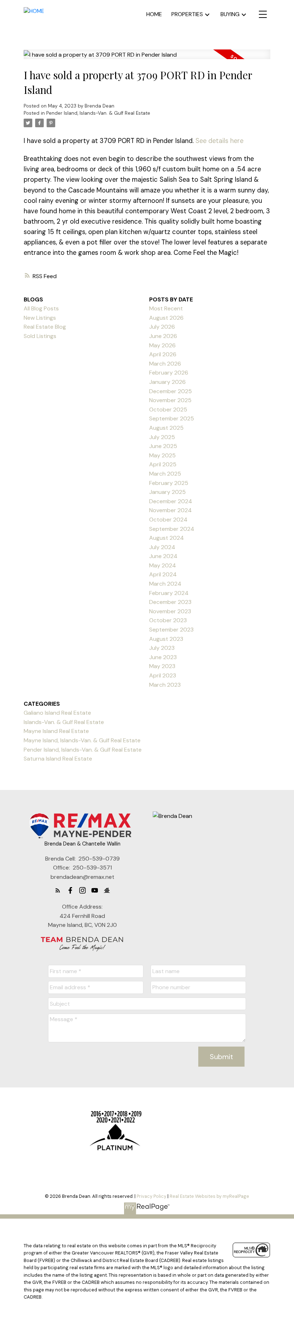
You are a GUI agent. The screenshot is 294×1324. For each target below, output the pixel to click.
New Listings (40, 318)
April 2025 (162, 464)
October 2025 (168, 409)
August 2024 (166, 538)
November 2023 (170, 611)
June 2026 (163, 336)
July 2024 (162, 547)
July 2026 (162, 326)
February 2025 (168, 483)
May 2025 (162, 455)
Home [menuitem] (154, 14)
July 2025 (162, 437)
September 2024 (171, 529)
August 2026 (166, 318)
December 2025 (170, 391)
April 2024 (163, 574)
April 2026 (162, 354)
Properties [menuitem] (187, 14)
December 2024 (170, 501)
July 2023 (162, 648)
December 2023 (170, 602)
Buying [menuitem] (230, 14)
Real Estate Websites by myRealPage (209, 1196)
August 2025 (166, 428)
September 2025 (171, 418)
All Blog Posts (41, 308)
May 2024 (162, 565)
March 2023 (165, 685)
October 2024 (168, 519)
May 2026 (162, 345)
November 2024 (170, 510)
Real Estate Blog (45, 326)
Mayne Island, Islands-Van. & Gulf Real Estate (82, 740)
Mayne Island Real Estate (56, 731)
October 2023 (168, 620)
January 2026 (167, 382)
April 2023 (162, 675)
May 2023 (162, 666)
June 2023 (163, 657)
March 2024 (165, 583)
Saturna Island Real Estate (58, 758)
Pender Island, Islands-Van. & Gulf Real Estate (98, 113)
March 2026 (165, 363)
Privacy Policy (151, 1196)
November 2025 (170, 400)
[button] (57, 890)
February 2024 (169, 593)
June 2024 (163, 556)
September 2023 (171, 629)
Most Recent (166, 308)
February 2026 (168, 372)
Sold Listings (40, 336)
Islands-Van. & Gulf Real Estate (64, 722)
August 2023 (166, 639)
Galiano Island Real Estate (57, 712)
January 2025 (167, 492)
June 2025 (163, 446)
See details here (219, 141)
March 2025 (165, 473)
